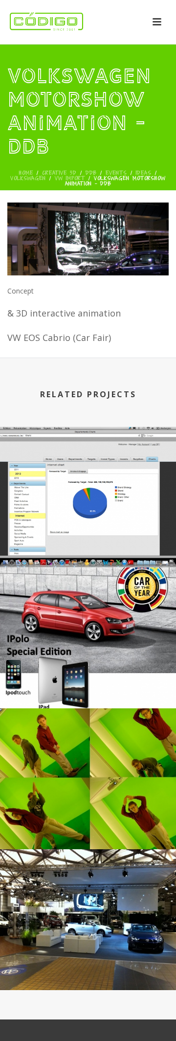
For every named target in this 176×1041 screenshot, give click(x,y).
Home (26, 172)
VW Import (70, 178)
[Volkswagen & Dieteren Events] (88, 470)
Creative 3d (59, 172)
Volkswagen (28, 178)
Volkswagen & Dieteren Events (88, 547)
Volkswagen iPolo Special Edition (88, 687)
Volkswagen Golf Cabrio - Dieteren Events (88, 962)
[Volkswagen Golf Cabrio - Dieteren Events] (88, 893)
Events (116, 172)
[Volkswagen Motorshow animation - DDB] (88, 238)
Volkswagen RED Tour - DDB (88, 828)
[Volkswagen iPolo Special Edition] (88, 611)
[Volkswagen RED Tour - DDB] (88, 752)
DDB (91, 172)
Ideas (144, 172)
